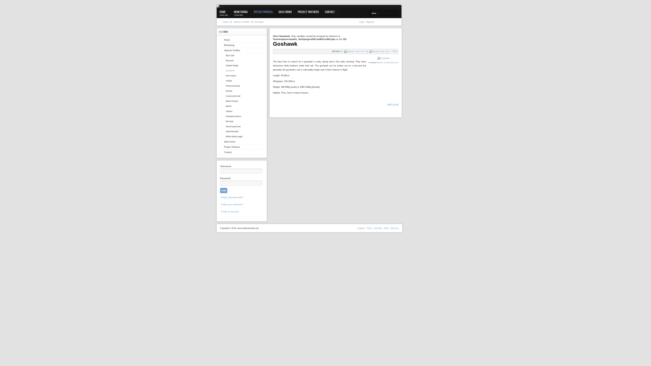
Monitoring (241, 12)
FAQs (386, 228)
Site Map (378, 228)
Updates (361, 228)
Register (370, 22)
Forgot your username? (232, 204)
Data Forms (285, 12)
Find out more (238, 15)
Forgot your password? (232, 197)
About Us (394, 228)
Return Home (224, 15)
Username (225, 166)
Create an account (230, 211)
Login (362, 22)
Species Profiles (263, 12)
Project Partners (308, 12)
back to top (392, 104)
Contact (330, 12)
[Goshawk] (383, 58)
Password (225, 178)
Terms (369, 228)
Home (223, 12)
